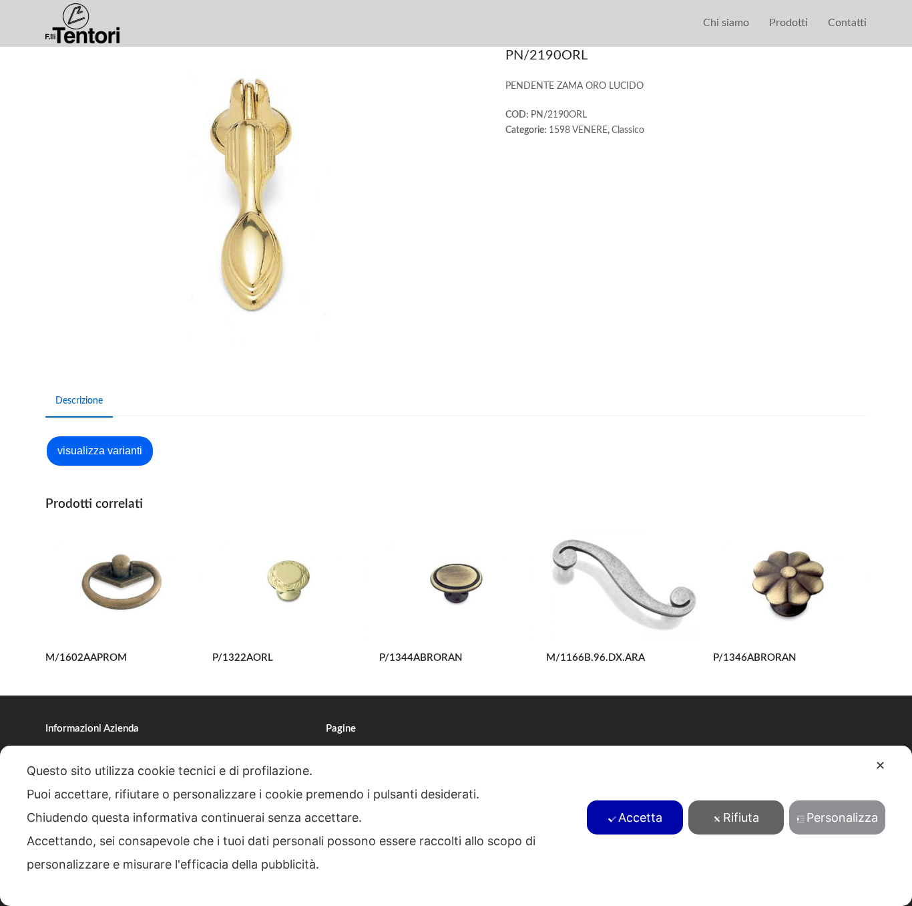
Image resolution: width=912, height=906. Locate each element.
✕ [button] (880, 765)
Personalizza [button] (842, 817)
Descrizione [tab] (79, 401)
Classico (628, 130)
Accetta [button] (640, 817)
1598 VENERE (578, 130)
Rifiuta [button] (741, 817)
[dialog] (456, 826)
